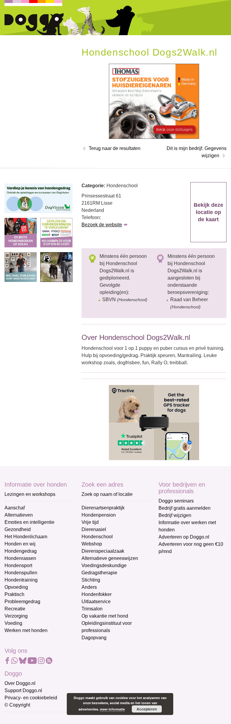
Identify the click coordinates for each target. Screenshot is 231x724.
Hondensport (18, 565)
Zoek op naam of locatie (107, 494)
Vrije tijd (90, 522)
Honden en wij (20, 543)
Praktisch (14, 594)
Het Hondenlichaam (26, 536)
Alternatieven (19, 515)
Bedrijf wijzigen (175, 515)
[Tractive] (154, 422)
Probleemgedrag (22, 601)
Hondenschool (97, 536)
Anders (89, 587)
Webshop (92, 543)
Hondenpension (99, 515)
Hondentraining (21, 579)
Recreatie (15, 608)
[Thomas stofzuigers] (154, 100)
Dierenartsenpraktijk (103, 507)
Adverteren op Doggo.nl (184, 536)
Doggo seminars (176, 500)
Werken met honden (26, 630)
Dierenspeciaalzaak (103, 551)
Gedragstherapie (99, 572)
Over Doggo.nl (20, 683)
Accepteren (147, 709)
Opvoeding (16, 587)
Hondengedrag (21, 551)
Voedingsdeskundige (104, 565)
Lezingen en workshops (30, 494)
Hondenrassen (20, 558)
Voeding (13, 623)
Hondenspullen (21, 572)
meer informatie (112, 709)
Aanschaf (15, 507)
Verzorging (16, 616)
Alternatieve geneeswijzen (110, 558)
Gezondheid (18, 529)
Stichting (91, 579)
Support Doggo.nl (23, 690)
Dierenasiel (94, 529)
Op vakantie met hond (105, 616)
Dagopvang (94, 637)
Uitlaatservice (96, 601)
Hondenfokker (97, 594)
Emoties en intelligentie (29, 522)
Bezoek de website (102, 224)
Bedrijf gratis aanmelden (185, 508)
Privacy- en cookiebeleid (31, 697)
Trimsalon (92, 608)
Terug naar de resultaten (114, 148)
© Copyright (17, 704)
